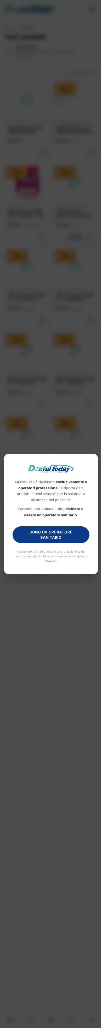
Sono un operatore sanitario (49, 534)
